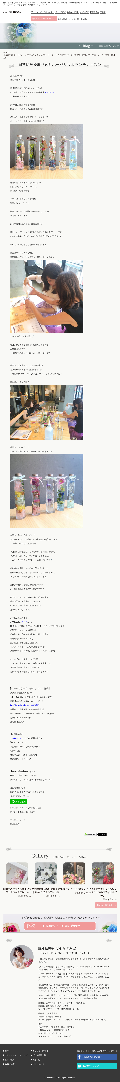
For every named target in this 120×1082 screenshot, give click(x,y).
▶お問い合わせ (37, 1064)
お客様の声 (84, 12)
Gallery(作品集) (73, 12)
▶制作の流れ (8, 1060)
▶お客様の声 (8, 1064)
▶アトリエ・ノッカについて (15, 1055)
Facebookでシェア (93, 1056)
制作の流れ (94, 12)
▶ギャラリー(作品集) (40, 1051)
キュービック (50, 92)
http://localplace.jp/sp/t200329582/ (24, 705)
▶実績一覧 (35, 1060)
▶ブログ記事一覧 (38, 1055)
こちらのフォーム (17, 738)
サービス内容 (60, 12)
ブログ (103, 12)
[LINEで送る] (90, 834)
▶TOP (6, 1051)
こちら (24, 622)
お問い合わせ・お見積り (45, 18)
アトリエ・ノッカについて (42, 12)
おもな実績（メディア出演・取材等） (73, 19)
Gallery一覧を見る (105, 905)
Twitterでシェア (91, 1066)
